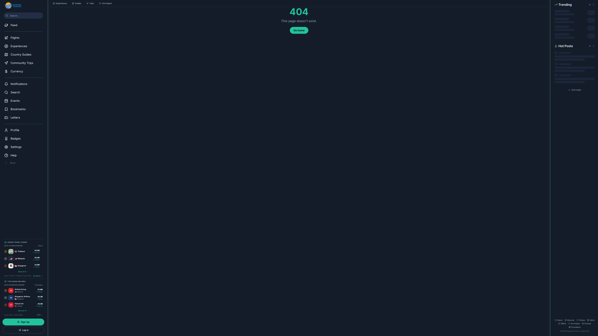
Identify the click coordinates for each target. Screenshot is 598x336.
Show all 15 (22, 311)
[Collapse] (47, 4)
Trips (91, 3)
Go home (299, 30)
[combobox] (23, 15)
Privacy (582, 320)
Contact (587, 323)
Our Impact (107, 3)
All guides (36, 276)
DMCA (563, 323)
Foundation (576, 327)
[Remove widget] (589, 4)
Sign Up (25, 322)
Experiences (61, 3)
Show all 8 (22, 272)
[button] (575, 21)
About (559, 320)
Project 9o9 (585, 331)
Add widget (576, 90)
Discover (570, 320)
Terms (592, 320)
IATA (38, 315)
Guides (78, 3)
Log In (25, 330)
